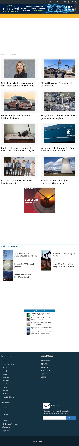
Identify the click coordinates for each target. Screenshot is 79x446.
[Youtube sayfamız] (69, 2)
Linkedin (46, 367)
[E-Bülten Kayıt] (76, 2)
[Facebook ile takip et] (54, 2)
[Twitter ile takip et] (57, 2)
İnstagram (46, 370)
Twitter (45, 364)
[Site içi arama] (50, 2)
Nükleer (5, 394)
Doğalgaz (6, 390)
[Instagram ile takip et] (65, 2)
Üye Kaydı (6, 427)
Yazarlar (5, 421)
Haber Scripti (37, 441)
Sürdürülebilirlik (8, 397)
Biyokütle (6, 377)
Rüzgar (5, 374)
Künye (5, 411)
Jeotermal (6, 381)
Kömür (5, 384)
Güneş (5, 371)
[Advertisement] (39, 33)
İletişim (5, 414)
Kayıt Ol (71, 418)
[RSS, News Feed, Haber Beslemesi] (72, 2)
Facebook (46, 361)
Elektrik (5, 361)
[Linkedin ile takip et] (61, 2)
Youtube (46, 374)
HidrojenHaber (35, 311)
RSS (44, 377)
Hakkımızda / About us (10, 424)
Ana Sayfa (6, 408)
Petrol (5, 387)
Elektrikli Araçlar (8, 364)
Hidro (5, 367)
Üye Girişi (6, 431)
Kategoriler (6, 356)
